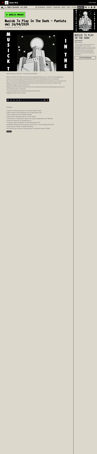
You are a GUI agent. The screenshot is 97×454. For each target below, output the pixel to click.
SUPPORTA (81, 7)
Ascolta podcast (16, 14)
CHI (74, 7)
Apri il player (92, 2)
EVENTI (68, 7)
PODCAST (63, 7)
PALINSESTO (49, 7)
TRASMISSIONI (56, 7)
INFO (41, 7)
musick (9, 131)
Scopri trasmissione (85, 57)
